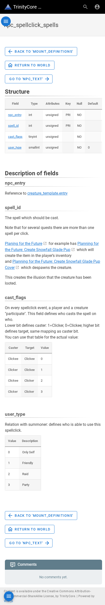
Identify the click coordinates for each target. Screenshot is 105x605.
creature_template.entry (47, 193)
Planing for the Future (23, 243)
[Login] (97, 7)
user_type (14, 147)
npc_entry (14, 115)
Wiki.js (8, 601)
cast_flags (15, 137)
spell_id (13, 125)
